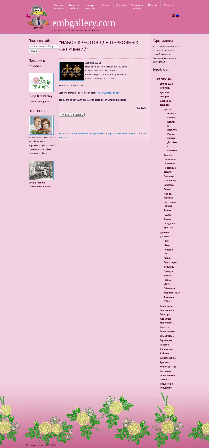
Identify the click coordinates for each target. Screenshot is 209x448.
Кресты (134, 133)
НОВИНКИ (165, 88)
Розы (166, 241)
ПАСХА (167, 215)
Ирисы (167, 276)
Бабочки (164, 354)
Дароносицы (170, 181)
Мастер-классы (90, 6)
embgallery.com (83, 22)
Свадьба (164, 345)
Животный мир (168, 367)
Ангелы (168, 155)
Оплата (106, 5)
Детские (164, 362)
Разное (167, 210)
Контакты (168, 5)
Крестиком (165, 371)
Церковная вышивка (118, 133)
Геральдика (166, 340)
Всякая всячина (168, 358)
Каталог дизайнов (79, 133)
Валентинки (166, 306)
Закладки (169, 176)
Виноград (169, 185)
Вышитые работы (74, 6)
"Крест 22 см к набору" (108, 93)
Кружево (164, 327)
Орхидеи (168, 271)
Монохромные (172, 293)
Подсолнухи (170, 262)
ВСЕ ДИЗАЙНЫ (97, 133)
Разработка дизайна (137, 6)
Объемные (170, 288)
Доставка (121, 5)
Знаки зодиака (167, 331)
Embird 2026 (166, 84)
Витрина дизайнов (59, 6)
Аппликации (166, 349)
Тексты (167, 219)
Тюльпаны (169, 267)
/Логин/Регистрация (39, 102)
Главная (63, 133)
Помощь (152, 5)
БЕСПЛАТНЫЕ (167, 336)
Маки (166, 245)
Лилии (167, 189)
